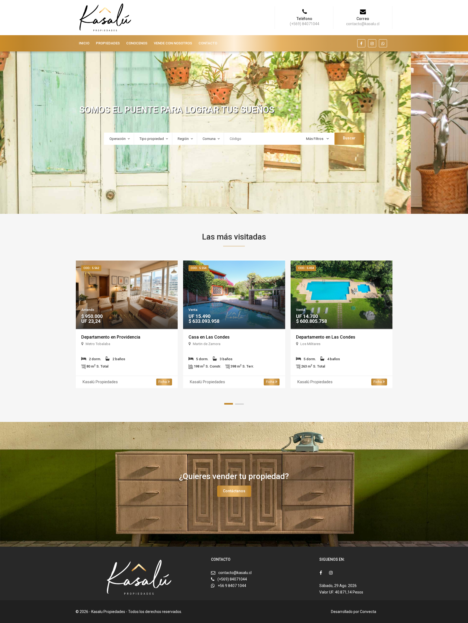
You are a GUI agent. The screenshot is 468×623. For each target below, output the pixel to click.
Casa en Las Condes (101, 337)
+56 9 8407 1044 (232, 585)
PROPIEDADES (108, 43)
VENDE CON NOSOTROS (173, 43)
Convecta (368, 611)
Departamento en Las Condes (218, 337)
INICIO (84, 43)
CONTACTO (208, 43)
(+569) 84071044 (232, 579)
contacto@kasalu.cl (235, 572)
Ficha (163, 382)
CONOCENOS (136, 43)
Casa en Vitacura (313, 337)
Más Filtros (315, 139)
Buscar (349, 138)
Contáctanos (234, 491)
